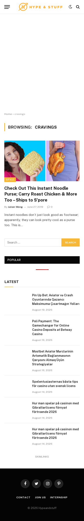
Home (8, 114)
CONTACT (23, 497)
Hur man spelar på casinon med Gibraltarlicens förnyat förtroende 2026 (55, 408)
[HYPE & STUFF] (40, 6)
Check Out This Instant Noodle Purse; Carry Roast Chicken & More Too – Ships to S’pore (40, 194)
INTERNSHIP (59, 497)
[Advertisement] (42, 63)
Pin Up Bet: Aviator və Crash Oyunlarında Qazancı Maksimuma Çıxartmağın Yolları (55, 300)
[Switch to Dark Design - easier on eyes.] (70, 7)
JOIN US (40, 497)
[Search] (77, 7)
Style (10, 179)
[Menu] (7, 7)
